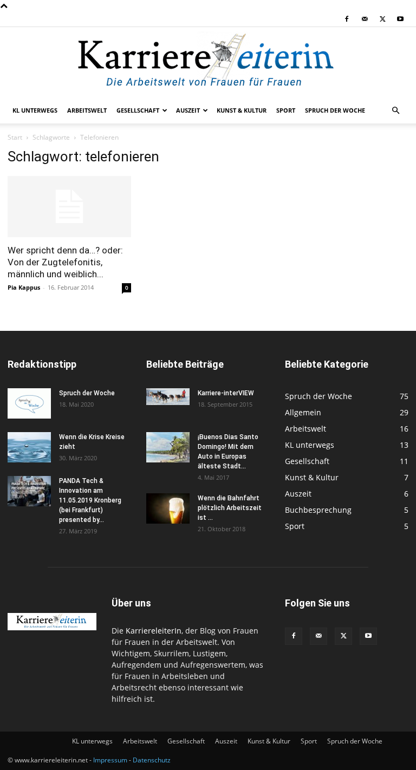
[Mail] (364, 19)
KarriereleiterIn (153, 630)
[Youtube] (400, 19)
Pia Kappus (24, 287)
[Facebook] (347, 19)
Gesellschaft (137, 110)
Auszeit (188, 110)
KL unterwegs (34, 110)
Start (15, 137)
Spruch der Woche (335, 110)
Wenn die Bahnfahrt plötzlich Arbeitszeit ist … (230, 507)
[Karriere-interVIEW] (168, 397)
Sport (285, 110)
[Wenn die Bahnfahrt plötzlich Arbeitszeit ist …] (168, 508)
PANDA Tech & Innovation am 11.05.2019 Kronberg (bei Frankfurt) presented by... (90, 500)
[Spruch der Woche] (29, 403)
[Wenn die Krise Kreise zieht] (29, 447)
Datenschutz (152, 760)
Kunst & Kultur (241, 110)
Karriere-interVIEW (226, 393)
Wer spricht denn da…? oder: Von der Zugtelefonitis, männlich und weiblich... (65, 262)
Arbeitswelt (87, 110)
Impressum (110, 760)
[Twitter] (382, 19)
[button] (395, 111)
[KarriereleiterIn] (208, 62)
